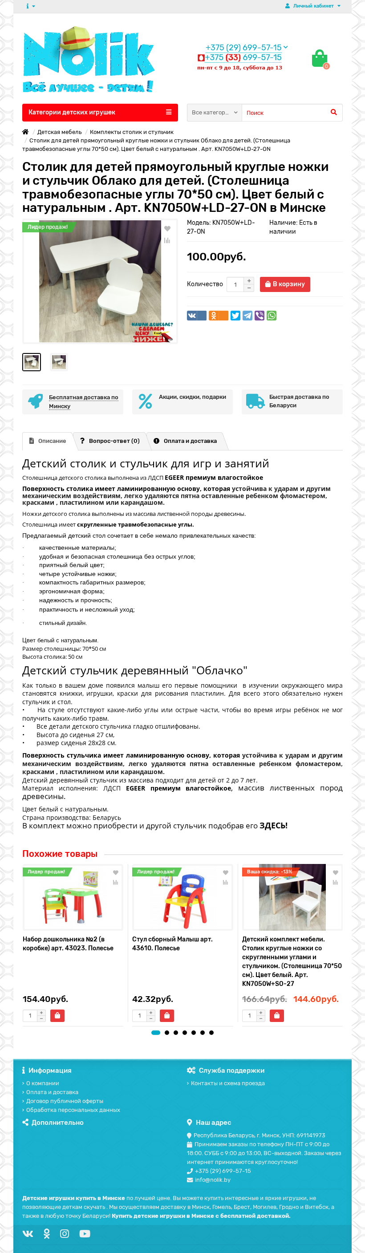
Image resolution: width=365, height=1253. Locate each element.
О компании (42, 1083)
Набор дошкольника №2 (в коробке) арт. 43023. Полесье (68, 944)
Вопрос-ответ (114, 441)
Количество (205, 284)
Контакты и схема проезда (228, 1083)
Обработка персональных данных (73, 1110)
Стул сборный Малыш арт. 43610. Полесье (172, 944)
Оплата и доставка (190, 441)
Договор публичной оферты (64, 1101)
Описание (52, 441)
